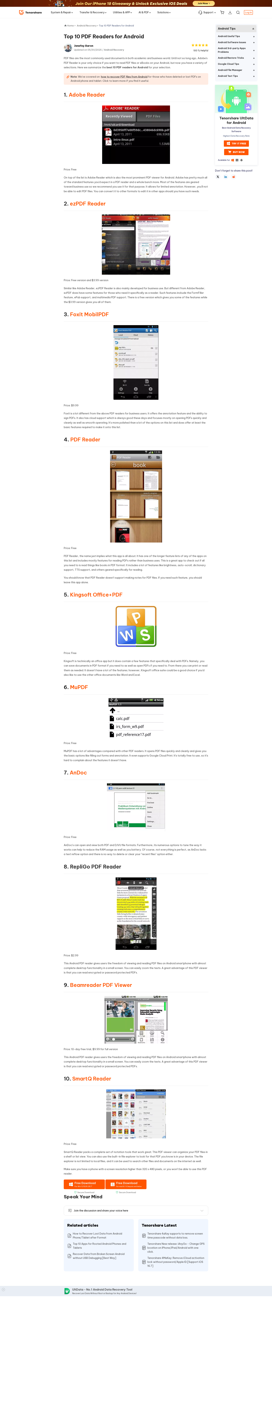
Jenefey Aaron (83, 45)
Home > (71, 25)
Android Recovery (114, 49)
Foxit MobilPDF (89, 314)
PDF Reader (85, 439)
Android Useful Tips (229, 36)
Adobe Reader (87, 95)
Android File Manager (230, 70)
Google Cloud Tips (228, 64)
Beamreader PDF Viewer (101, 985)
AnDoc (78, 772)
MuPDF (79, 687)
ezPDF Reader (88, 203)
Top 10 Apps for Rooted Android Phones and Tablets (99, 1245)
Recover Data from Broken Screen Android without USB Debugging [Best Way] (99, 1256)
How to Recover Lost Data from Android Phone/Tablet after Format (97, 1235)
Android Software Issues (232, 42)
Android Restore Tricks (231, 57)
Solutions (163, 12)
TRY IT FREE (239, 143)
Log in (248, 12)
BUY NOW (239, 151)
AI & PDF (144, 12)
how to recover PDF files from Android (124, 76)
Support (208, 12)
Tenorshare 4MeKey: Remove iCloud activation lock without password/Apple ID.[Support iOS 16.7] (175, 1261)
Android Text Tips (228, 76)
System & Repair (61, 12)
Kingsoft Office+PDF (96, 594)
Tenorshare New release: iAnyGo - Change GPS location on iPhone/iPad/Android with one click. (176, 1247)
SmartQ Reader (91, 1078)
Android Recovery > (88, 25)
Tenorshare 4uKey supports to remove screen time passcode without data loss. (175, 1235)
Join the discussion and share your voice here (101, 1210)
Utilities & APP (121, 12)
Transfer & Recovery (92, 12)
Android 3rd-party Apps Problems (232, 50)
